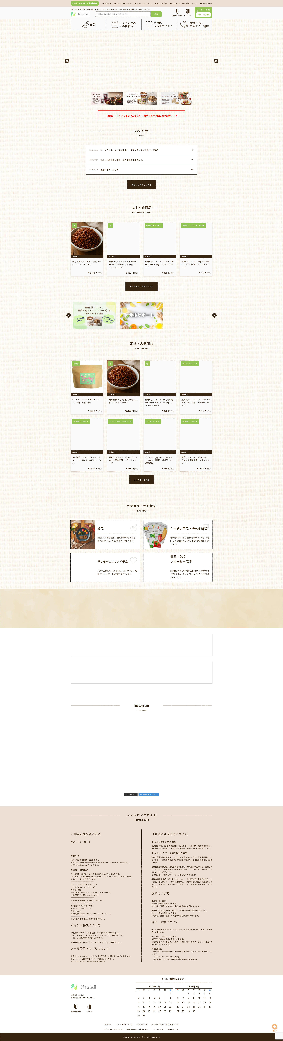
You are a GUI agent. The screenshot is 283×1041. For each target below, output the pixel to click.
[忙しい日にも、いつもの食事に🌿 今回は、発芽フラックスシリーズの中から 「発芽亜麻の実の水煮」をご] (88, 738)
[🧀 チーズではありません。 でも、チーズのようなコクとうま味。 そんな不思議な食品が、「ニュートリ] (195, 738)
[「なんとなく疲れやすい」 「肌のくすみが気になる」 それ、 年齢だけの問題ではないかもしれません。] (195, 773)
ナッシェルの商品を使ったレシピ (165, 1024)
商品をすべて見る (141, 479)
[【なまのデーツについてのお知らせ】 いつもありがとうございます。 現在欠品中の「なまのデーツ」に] (159, 773)
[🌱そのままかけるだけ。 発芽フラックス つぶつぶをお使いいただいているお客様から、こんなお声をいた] (123, 773)
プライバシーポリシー (113, 1029)
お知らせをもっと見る (141, 184)
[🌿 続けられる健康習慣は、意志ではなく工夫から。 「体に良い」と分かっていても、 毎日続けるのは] (123, 738)
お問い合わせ (173, 1029)
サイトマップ (158, 1029)
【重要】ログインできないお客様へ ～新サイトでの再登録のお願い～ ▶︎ (141, 115)
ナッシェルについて (124, 1024)
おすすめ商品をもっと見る (141, 286)
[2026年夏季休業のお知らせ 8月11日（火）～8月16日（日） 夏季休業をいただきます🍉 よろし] (159, 738)
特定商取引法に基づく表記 (137, 1029)
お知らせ (108, 1024)
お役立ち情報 (142, 1024)
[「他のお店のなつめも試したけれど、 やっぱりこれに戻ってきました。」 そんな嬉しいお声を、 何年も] (88, 773)
